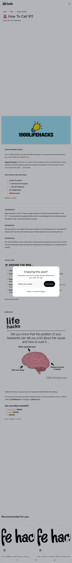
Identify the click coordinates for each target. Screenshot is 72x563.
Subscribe (49, 284)
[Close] (57, 268)
